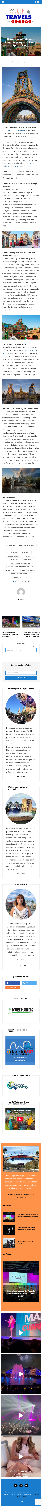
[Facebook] (12, 62)
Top (21, 1502)
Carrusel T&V (21, 34)
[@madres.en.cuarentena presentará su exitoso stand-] (21, 1456)
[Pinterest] (24, 62)
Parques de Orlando (15, 556)
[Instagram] (21, 1485)
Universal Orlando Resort (20, 574)
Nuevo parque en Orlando (20, 552)
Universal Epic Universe (15, 130)
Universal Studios (20, 577)
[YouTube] (26, 1485)
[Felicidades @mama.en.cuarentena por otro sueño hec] (21, 1333)
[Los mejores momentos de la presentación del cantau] (21, 1415)
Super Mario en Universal (20, 563)
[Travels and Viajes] (21, 15)
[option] (21, 1281)
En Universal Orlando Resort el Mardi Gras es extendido (10, 634)
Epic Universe (11, 545)
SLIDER (21, 1287)
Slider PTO (30, 556)
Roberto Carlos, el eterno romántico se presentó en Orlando (26, 1230)
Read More (21, 776)
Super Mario (26, 559)
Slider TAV (14, 559)
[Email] (30, 62)
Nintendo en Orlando (27, 545)
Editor (16, 50)
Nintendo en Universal (20, 549)
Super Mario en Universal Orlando (20, 566)
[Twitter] (18, 62)
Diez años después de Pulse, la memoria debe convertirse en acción (27, 1217)
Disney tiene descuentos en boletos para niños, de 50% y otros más (31, 634)
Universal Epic (10, 570)
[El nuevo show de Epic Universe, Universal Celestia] (21, 1374)
